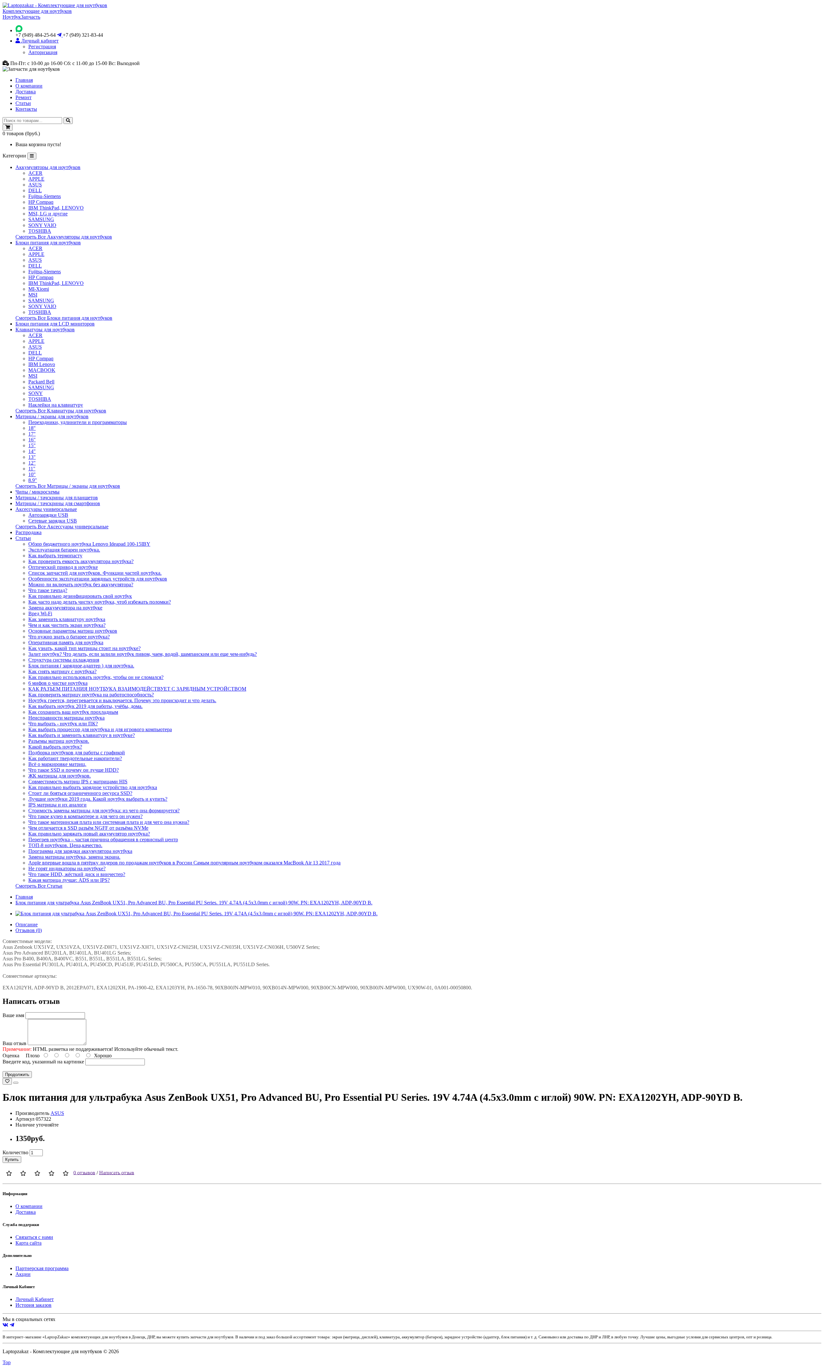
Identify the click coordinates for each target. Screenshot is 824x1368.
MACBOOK (41, 370)
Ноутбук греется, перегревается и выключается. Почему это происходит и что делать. (122, 700)
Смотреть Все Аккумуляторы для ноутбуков (63, 237)
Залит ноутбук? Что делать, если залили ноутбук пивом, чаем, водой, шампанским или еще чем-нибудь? (142, 654)
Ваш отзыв (14, 1043)
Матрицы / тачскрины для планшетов (56, 497)
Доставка (25, 91)
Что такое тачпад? (47, 590)
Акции (23, 1274)
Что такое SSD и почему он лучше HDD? (73, 770)
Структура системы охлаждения (63, 660)
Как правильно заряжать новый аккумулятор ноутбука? (89, 833)
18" (32, 428)
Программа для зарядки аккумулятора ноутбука (80, 851)
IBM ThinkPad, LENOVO (56, 208)
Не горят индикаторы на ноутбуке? (67, 868)
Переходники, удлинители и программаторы (77, 422)
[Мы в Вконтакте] (5, 1325)
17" (32, 434)
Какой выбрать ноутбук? (55, 747)
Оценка (11, 1055)
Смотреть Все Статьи (38, 886)
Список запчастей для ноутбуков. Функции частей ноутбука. (95, 573)
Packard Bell (41, 381)
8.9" (32, 480)
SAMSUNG (41, 219)
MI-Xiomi (38, 289)
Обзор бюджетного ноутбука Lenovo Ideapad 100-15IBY (89, 544)
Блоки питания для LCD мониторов (55, 323)
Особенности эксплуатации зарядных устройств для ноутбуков (97, 578)
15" (32, 445)
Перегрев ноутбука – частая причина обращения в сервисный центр (103, 839)
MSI (32, 294)
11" (31, 468)
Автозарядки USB (48, 515)
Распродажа (28, 532)
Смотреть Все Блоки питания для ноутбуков (63, 318)
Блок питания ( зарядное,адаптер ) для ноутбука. (81, 665)
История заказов (33, 1305)
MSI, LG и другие (48, 213)
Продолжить (17, 1074)
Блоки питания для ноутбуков (48, 242)
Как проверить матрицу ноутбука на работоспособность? (91, 694)
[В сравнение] (15, 1083)
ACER (35, 173)
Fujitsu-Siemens (44, 196)
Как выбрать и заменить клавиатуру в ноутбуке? (81, 735)
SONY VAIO (42, 225)
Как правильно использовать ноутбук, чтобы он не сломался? (96, 677)
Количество (15, 1152)
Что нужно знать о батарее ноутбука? (69, 636)
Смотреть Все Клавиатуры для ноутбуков (60, 410)
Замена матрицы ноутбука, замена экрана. (74, 857)
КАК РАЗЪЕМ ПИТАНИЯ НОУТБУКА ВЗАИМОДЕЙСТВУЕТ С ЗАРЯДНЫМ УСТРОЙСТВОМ (137, 689)
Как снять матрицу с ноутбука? (62, 671)
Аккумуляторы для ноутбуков (47, 167)
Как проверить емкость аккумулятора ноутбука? (81, 561)
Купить (12, 1159)
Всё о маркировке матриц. (57, 764)
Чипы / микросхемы (37, 492)
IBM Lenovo (41, 364)
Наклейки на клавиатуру (55, 405)
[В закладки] (7, 1081)
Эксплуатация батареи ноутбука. (64, 549)
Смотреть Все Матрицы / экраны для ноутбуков (67, 486)
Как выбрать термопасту (55, 555)
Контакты (26, 109)
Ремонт (23, 97)
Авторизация (42, 52)
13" (32, 457)
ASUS (35, 184)
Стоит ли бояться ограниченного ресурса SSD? (80, 793)
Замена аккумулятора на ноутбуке (65, 607)
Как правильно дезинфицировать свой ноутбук (80, 596)
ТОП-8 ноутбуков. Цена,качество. (65, 845)
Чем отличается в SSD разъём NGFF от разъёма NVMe (88, 828)
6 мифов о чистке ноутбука (58, 683)
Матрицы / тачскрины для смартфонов (57, 503)
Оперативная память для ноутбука (65, 642)
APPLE (36, 179)
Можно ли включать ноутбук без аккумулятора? (80, 584)
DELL (35, 190)
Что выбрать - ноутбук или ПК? (63, 723)
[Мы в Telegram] (12, 1325)
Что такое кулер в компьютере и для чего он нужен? (85, 816)
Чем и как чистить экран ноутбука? (67, 625)
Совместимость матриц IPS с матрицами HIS (77, 781)
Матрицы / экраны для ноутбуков (52, 416)
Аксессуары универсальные (46, 509)
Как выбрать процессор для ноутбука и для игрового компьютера (100, 729)
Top (7, 1362)
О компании (28, 86)
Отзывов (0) (28, 930)
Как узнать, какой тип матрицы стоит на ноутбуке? (84, 648)
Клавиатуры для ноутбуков (45, 329)
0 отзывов (84, 1172)
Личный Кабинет (34, 1299)
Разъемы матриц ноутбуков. (58, 741)
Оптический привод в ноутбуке (63, 567)
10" (32, 474)
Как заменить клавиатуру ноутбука (66, 619)
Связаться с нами (34, 1237)
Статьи (23, 103)
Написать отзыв (116, 1172)
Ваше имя (13, 1015)
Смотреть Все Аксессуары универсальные (61, 526)
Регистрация (42, 46)
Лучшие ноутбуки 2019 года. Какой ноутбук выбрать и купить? (97, 799)
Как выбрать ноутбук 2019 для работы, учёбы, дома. (85, 706)
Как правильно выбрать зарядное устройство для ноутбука (92, 787)
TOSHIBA (39, 231)
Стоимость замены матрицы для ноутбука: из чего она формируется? (104, 810)
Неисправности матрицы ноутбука (66, 718)
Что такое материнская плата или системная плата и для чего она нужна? (108, 822)
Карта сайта (28, 1243)
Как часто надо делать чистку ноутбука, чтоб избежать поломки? (99, 602)
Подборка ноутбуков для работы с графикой (76, 752)
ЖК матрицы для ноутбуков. (59, 775)
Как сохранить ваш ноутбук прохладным (73, 712)
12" (32, 463)
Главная (24, 80)
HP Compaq (40, 202)
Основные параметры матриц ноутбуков (72, 631)
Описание (26, 924)
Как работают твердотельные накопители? (75, 758)
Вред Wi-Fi (40, 613)
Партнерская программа (42, 1268)
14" (32, 451)
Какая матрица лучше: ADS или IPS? (69, 880)
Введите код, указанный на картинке (43, 1061)
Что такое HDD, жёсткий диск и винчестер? (76, 874)
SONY (35, 393)
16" (32, 439)
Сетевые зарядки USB (52, 521)
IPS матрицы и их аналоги (57, 804)
